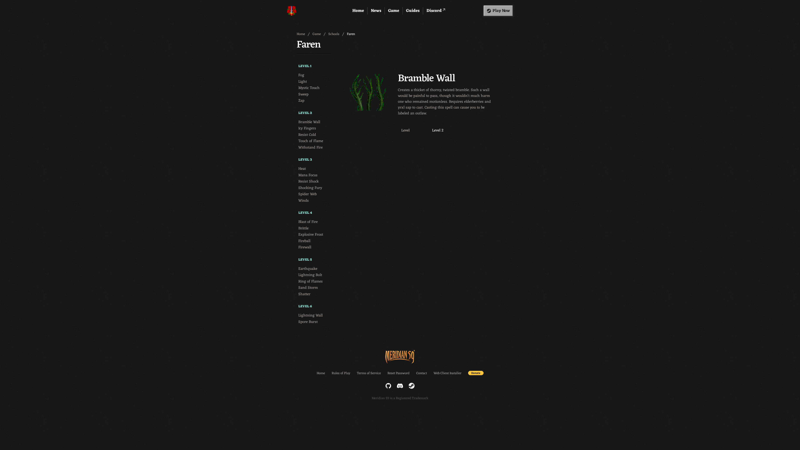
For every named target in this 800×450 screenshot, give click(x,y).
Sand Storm (308, 288)
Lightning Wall (310, 315)
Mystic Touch (309, 88)
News (376, 11)
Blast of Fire (308, 222)
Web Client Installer (447, 373)
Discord (434, 11)
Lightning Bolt (310, 275)
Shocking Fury (310, 188)
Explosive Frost (310, 234)
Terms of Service (369, 373)
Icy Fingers (307, 128)
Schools (333, 34)
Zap (301, 101)
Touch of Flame (310, 141)
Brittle (303, 228)
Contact (421, 373)
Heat (302, 169)
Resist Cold (307, 135)
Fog (301, 75)
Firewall (304, 247)
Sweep (303, 94)
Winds (303, 201)
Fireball (304, 241)
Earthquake (307, 269)
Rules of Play (341, 373)
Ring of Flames (310, 281)
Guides (413, 11)
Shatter (304, 294)
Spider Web (307, 194)
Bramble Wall (309, 122)
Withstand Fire (310, 147)
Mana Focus (308, 175)
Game (393, 11)
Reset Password (399, 373)
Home (358, 11)
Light (302, 82)
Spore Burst (308, 322)
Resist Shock (308, 181)
